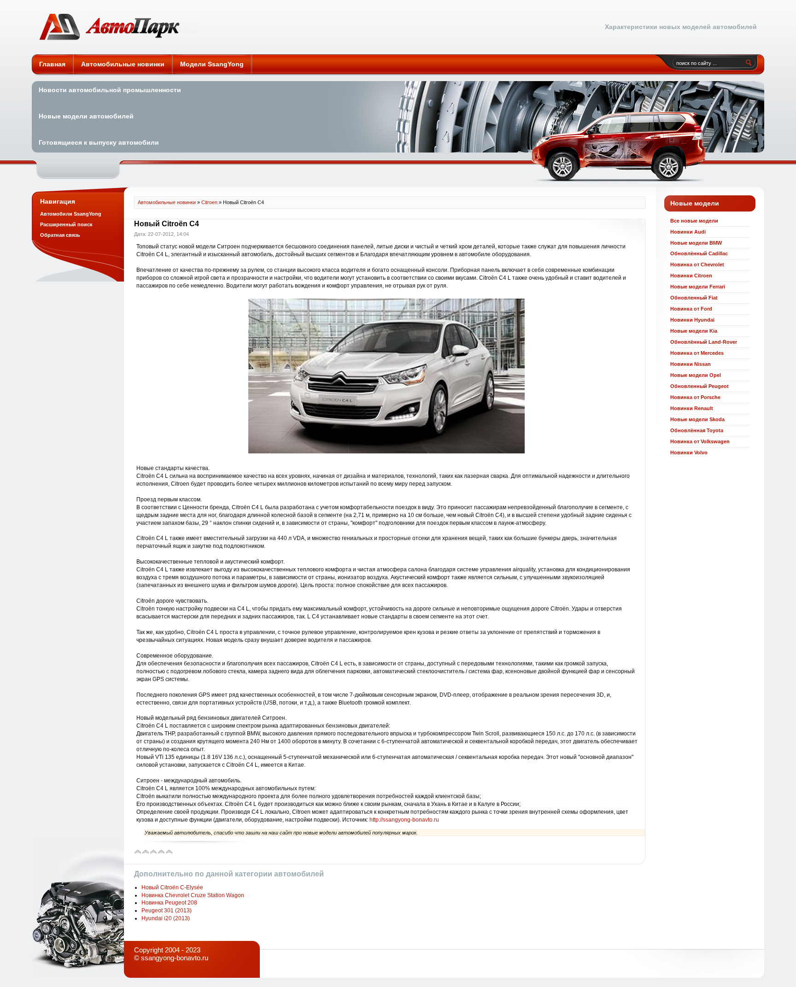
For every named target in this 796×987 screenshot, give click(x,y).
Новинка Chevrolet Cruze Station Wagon (192, 895)
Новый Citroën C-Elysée (172, 887)
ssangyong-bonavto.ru (174, 958)
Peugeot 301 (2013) (166, 910)
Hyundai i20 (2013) (165, 918)
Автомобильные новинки (119, 27)
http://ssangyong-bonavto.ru (404, 820)
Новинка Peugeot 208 (169, 902)
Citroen (209, 202)
